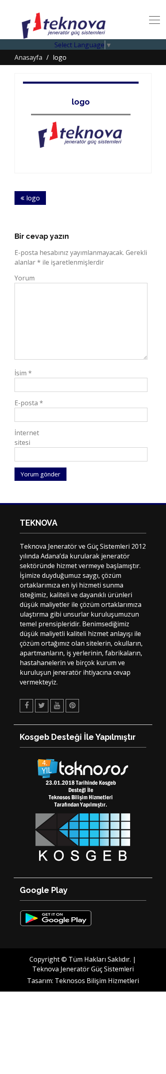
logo (81, 102)
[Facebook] (26, 705)
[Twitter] (41, 705)
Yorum (25, 278)
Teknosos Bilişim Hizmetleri (97, 980)
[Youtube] (57, 705)
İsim (23, 373)
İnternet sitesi (27, 437)
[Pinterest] (72, 705)
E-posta (29, 402)
